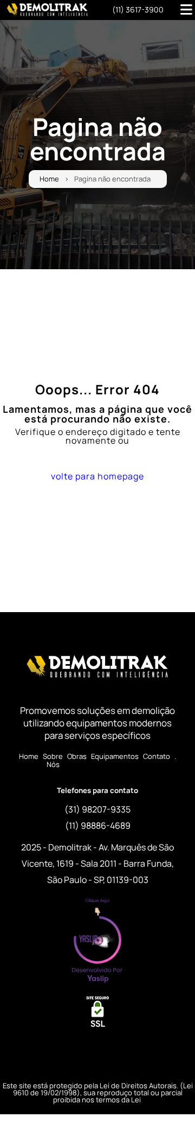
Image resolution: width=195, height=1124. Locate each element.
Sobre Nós (53, 760)
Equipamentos (115, 756)
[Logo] (97, 668)
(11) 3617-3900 (138, 10)
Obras (77, 756)
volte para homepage (97, 476)
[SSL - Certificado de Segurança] (97, 1015)
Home (49, 179)
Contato (156, 756)
